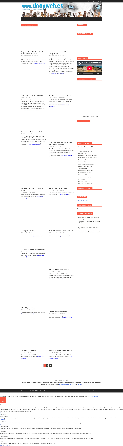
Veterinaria (81, 179)
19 (31, 232)
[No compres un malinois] (33, 215)
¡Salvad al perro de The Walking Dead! (31, 132)
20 (60, 146)
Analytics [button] (2, 430)
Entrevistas (81, 153)
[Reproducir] (79, 73)
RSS (36, 390)
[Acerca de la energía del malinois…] (61, 173)
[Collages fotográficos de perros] (61, 296)
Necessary (3, 414)
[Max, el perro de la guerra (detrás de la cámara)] (33, 173)
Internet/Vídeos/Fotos (83, 166)
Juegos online (81, 168)
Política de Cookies (98, 390)
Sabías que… (81, 175)
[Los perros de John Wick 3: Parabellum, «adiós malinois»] (33, 85)
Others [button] (1, 440)
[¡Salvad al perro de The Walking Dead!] (33, 122)
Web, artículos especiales (84, 183)
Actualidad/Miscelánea (83, 147)
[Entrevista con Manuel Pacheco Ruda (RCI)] (61, 335)
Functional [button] (2, 419)
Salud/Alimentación (83, 177)
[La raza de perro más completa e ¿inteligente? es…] (61, 42)
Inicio (23, 19)
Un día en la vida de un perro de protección (61, 231)
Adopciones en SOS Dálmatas (90, 225)
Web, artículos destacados (84, 181)
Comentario (36, 55)
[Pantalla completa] (100, 73)
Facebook (79, 384)
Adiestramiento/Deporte (84, 149)
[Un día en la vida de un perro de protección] (61, 215)
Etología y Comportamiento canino (87, 155)
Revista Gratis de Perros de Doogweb (48, 19)
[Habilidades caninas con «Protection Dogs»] (33, 244)
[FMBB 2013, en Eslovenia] (33, 294)
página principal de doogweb (66, 384)
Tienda (63, 19)
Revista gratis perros (83, 172)
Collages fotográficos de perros (58, 312)
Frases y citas (81, 159)
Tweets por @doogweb (82, 200)
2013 (30, 350)
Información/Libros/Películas (85, 164)
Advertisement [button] (3, 435)
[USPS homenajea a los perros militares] (61, 85)
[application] (89, 68)
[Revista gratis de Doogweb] (89, 98)
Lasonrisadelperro (82, 217)
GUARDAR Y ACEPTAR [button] (5, 445)
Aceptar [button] (91, 396)
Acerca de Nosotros (89, 390)
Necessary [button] (2, 412)
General (80, 162)
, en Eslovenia (28, 308)
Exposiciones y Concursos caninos (86, 157)
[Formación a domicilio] (89, 45)
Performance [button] (3, 424)
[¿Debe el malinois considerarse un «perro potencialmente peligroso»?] (61, 127)
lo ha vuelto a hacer (59, 269)
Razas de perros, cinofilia (84, 170)
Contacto (70, 19)
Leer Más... (96, 396)
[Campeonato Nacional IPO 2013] (33, 335)
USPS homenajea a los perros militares (60, 95)
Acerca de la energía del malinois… (58, 188)
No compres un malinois (27, 231)
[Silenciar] (98, 73)
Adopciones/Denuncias (83, 151)
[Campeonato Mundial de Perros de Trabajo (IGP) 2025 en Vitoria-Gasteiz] (33, 42)
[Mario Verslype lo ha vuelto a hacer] (61, 254)
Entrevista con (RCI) (61, 350)
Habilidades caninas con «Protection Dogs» (33, 249)
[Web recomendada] (89, 131)
